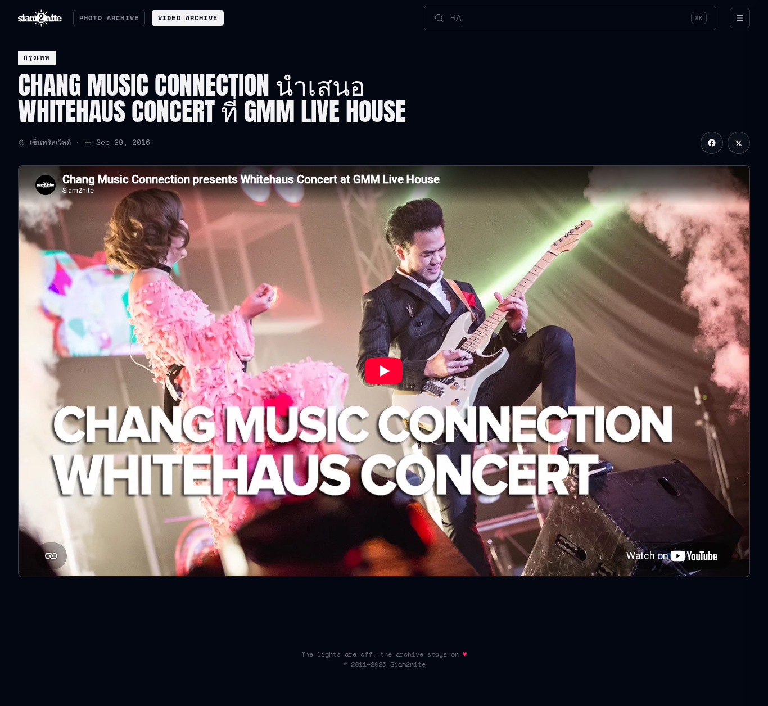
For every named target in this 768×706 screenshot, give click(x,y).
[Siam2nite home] (40, 18)
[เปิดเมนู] (740, 18)
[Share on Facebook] (712, 143)
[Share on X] (739, 143)
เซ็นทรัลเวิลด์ (50, 142)
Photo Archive (109, 17)
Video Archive (188, 17)
